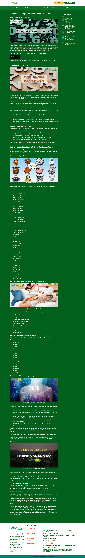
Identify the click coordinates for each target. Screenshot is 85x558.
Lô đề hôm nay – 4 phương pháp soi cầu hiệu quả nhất (69, 38)
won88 (49, 549)
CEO (22, 7)
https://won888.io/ (52, 540)
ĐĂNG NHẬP (26, 7)
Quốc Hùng (26, 17)
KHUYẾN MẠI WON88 (64, 7)
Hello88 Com (13, 551)
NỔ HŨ (57, 7)
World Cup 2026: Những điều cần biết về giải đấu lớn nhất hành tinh (70, 27)
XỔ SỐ (39, 7)
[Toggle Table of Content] (17, 57)
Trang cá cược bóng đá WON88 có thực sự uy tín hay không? (70, 33)
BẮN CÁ (52, 7)
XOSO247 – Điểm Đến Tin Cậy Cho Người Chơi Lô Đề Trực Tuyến (69, 20)
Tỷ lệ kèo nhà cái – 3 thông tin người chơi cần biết (70, 43)
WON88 (17, 7)
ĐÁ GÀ (48, 7)
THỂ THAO (33, 7)
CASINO (43, 7)
